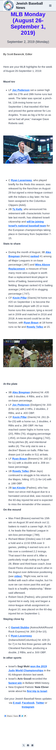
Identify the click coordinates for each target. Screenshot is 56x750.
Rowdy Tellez (35, 326)
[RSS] (32, 745)
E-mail (17, 702)
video (17, 576)
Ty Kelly (17, 209)
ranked (34, 256)
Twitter (40, 702)
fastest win (15, 682)
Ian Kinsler (19, 487)
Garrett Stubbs (20, 627)
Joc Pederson (21, 90)
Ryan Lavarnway (21, 180)
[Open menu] (50, 5)
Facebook (28, 702)
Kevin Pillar (20, 297)
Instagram (28, 706)
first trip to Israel (37, 691)
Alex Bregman (21, 392)
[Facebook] (28, 745)
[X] (24, 745)
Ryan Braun (31, 322)
